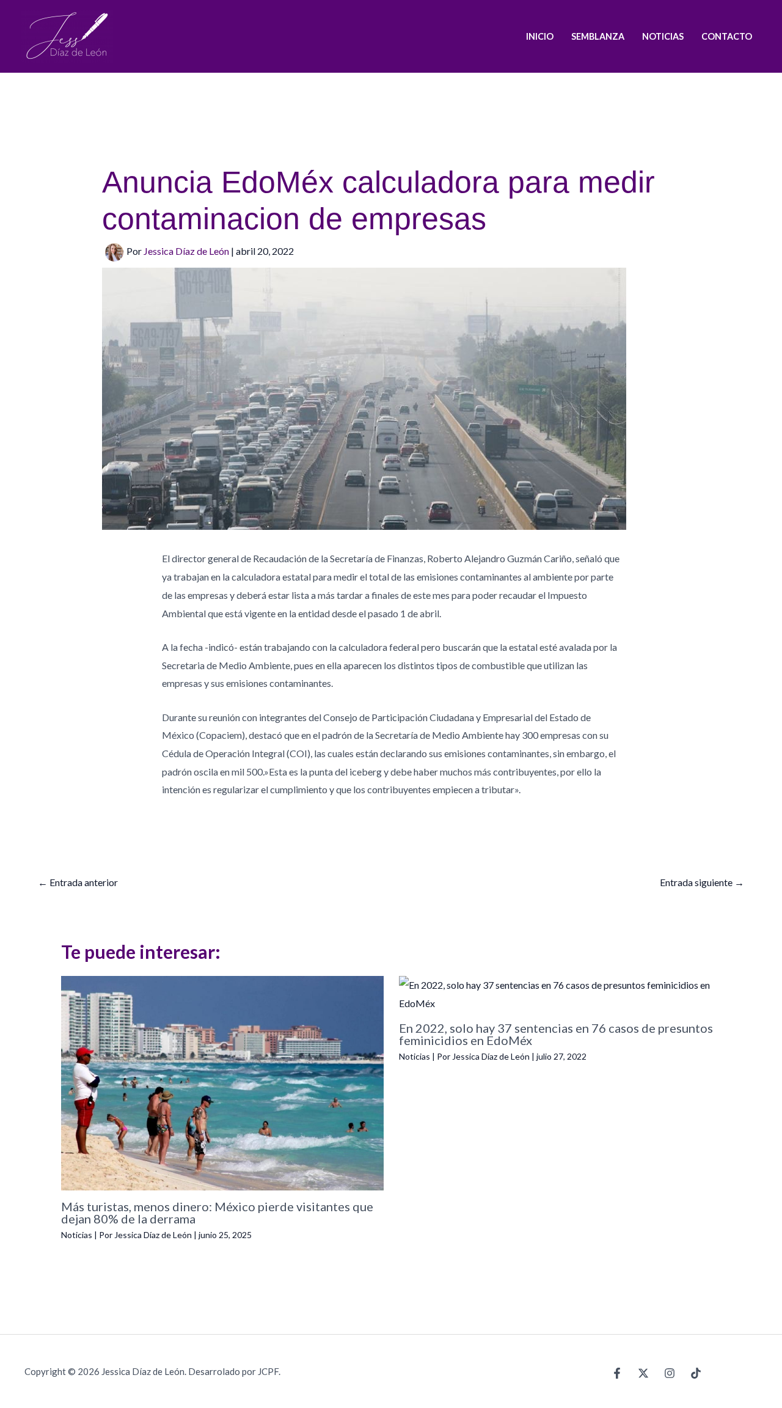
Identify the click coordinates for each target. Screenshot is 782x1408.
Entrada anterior (78, 882)
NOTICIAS (663, 36)
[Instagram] (669, 1373)
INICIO (540, 36)
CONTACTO (726, 36)
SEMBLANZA (597, 36)
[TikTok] (695, 1373)
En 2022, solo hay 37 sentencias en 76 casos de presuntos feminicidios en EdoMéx (556, 1034)
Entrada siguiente (702, 882)
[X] (643, 1373)
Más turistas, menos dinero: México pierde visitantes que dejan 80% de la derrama (217, 1212)
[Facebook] (617, 1373)
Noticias (76, 1235)
